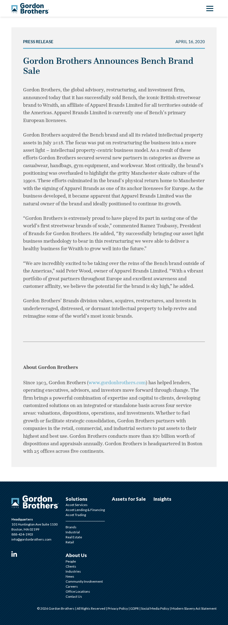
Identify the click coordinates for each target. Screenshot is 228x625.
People (71, 561)
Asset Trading (76, 515)
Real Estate (74, 537)
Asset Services (77, 505)
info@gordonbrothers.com (31, 539)
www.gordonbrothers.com (117, 383)
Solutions (76, 499)
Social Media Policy (155, 608)
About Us (76, 555)
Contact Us (74, 596)
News (70, 576)
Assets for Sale (129, 499)
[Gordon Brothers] (30, 8)
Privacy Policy (118, 608)
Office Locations (78, 591)
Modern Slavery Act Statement (194, 608)
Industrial (73, 532)
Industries (73, 571)
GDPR (134, 608)
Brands (71, 527)
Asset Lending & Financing (85, 510)
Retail (70, 542)
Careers (72, 586)
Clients (71, 566)
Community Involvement (84, 581)
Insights (162, 499)
